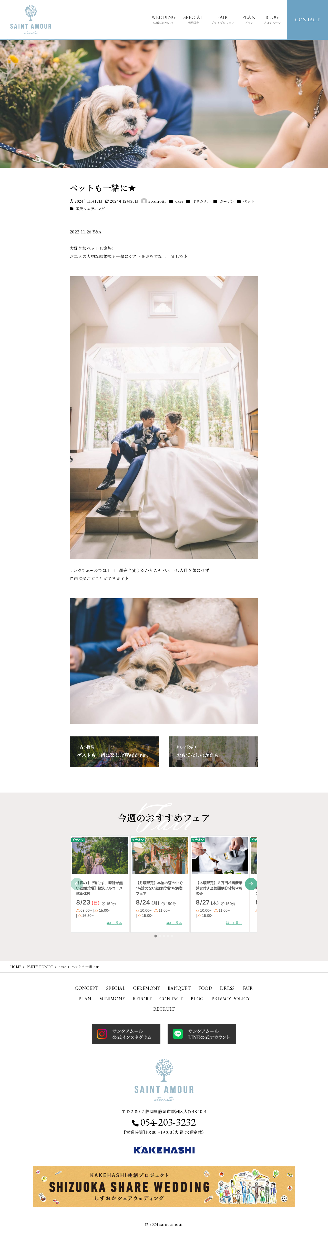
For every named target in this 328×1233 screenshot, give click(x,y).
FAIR (247, 988)
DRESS (227, 988)
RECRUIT (164, 1009)
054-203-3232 (168, 1122)
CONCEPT (86, 988)
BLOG (197, 999)
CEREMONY (146, 988)
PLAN (84, 999)
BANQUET (179, 988)
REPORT (142, 999)
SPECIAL (115, 988)
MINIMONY (112, 999)
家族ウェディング (90, 208)
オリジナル (201, 201)
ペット (248, 201)
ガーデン (227, 201)
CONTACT (307, 19)
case (179, 201)
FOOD (205, 988)
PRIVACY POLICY (230, 999)
